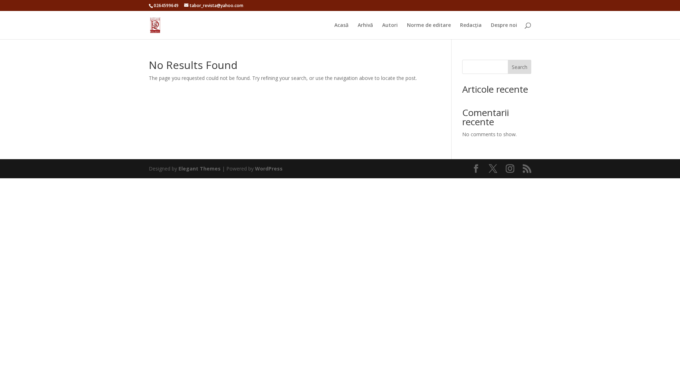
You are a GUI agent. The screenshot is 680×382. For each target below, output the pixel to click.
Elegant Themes (199, 168)
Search (519, 67)
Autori (390, 25)
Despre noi (504, 25)
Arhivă (365, 25)
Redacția (471, 25)
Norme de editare (429, 25)
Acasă (341, 25)
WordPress (269, 168)
